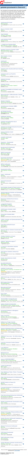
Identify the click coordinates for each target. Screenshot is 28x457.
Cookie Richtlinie (17, 450)
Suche (24, 5)
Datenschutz (8, 452)
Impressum (2, 452)
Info (13, 452)
